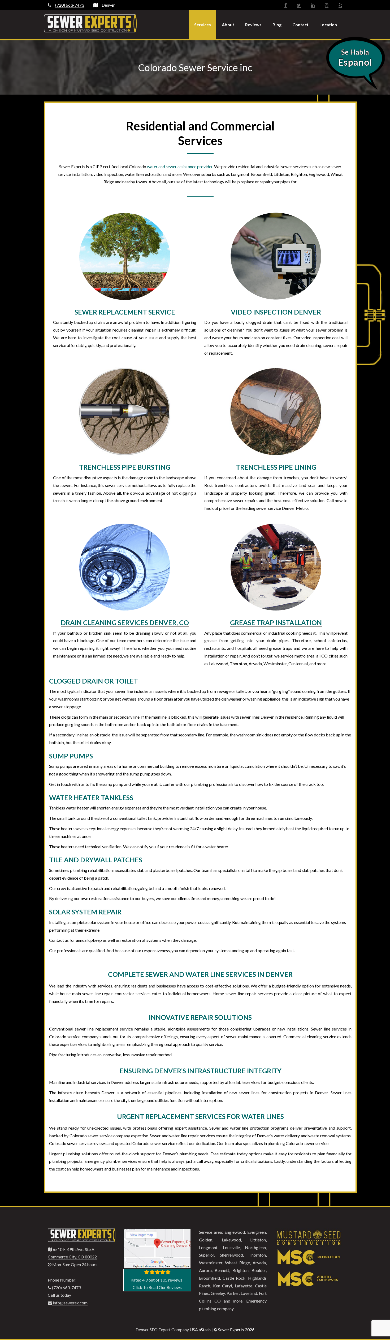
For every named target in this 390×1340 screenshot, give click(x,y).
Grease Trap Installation (276, 622)
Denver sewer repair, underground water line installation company (90, 23)
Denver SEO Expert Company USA (167, 1329)
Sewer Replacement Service (125, 312)
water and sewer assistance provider (180, 166)
